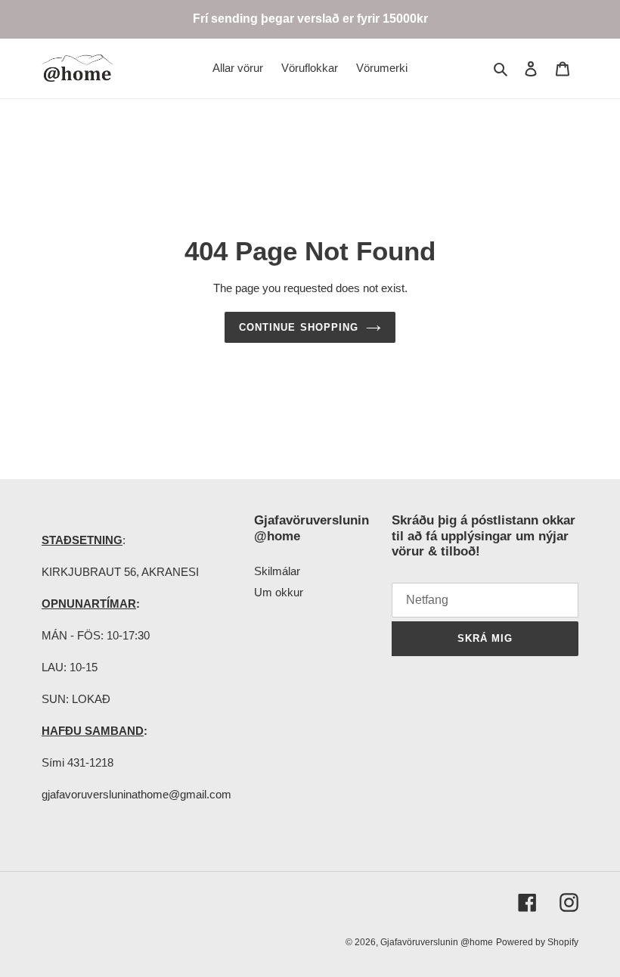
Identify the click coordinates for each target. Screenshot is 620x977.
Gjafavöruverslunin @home (436, 942)
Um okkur (278, 592)
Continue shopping (298, 327)
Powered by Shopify (537, 942)
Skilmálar (277, 571)
